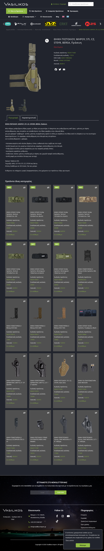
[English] (63, 16)
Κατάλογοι (14, 17)
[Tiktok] (57, 521)
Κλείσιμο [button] (83, 545)
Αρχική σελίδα (10, 29)
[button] (100, 24)
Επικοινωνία (47, 17)
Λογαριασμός (29, 17)
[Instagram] (62, 516)
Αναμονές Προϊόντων (55, 11)
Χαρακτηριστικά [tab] (29, 117)
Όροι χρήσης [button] (70, 540)
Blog (57, 17)
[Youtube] (68, 516)
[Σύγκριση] (24, 187)
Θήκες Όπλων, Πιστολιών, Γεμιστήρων (64, 29)
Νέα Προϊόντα (36, 11)
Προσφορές (74, 11)
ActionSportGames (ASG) (24, 29)
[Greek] (68, 16)
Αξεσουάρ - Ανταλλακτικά (42, 29)
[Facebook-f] (57, 516)
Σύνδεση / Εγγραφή (59, 4)
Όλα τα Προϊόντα (17, 11)
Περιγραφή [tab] (13, 117)
